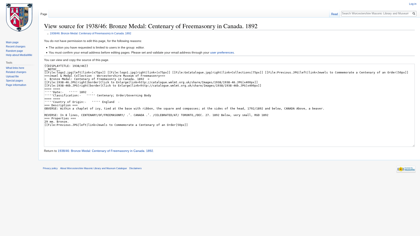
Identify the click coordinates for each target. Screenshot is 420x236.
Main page (12, 42)
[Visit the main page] (19, 17)
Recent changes (15, 46)
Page (43, 14)
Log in (412, 3)
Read (334, 14)
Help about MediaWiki (19, 55)
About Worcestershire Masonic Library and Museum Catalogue (93, 168)
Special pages (14, 80)
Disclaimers (135, 168)
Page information (16, 85)
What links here (15, 67)
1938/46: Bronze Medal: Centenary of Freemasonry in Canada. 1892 (90, 33)
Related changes (16, 72)
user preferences (222, 52)
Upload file (12, 76)
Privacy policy (50, 168)
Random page (14, 50)
